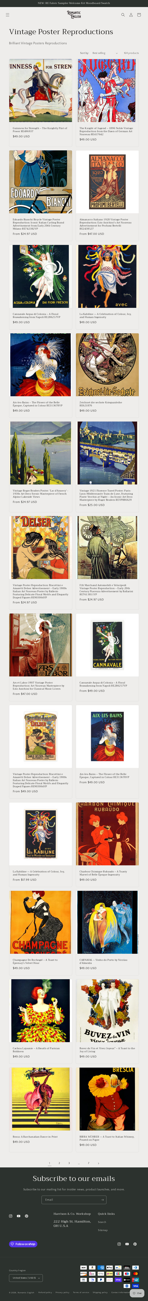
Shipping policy (100, 1292)
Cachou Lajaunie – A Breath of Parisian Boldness (36, 1050)
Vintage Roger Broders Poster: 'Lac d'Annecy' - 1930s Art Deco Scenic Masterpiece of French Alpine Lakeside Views (40, 494)
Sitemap (103, 1230)
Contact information (120, 1292)
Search (102, 1222)
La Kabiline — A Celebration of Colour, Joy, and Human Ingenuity (105, 316)
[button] (8, 15)
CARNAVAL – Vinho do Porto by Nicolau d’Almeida (103, 962)
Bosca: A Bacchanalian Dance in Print (35, 1136)
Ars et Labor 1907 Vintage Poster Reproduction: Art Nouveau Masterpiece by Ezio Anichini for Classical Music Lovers (38, 686)
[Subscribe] (102, 1200)
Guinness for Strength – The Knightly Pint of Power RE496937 (40, 130)
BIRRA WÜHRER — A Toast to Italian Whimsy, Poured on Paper (107, 1138)
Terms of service (81, 1292)
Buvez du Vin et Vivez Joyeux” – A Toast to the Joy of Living (107, 1050)
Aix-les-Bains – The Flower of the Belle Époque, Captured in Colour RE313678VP (37, 404)
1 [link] (49, 1163)
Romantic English (26, 1293)
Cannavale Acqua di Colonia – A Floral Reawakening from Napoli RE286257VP (36, 316)
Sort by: (84, 53)
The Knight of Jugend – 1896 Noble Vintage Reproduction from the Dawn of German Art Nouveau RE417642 (106, 131)
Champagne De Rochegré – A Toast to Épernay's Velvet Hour (35, 962)
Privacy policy (62, 1292)
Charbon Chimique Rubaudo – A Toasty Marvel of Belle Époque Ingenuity (103, 873)
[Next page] (98, 1163)
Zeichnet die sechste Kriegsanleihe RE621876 (101, 404)
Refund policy (45, 1292)
